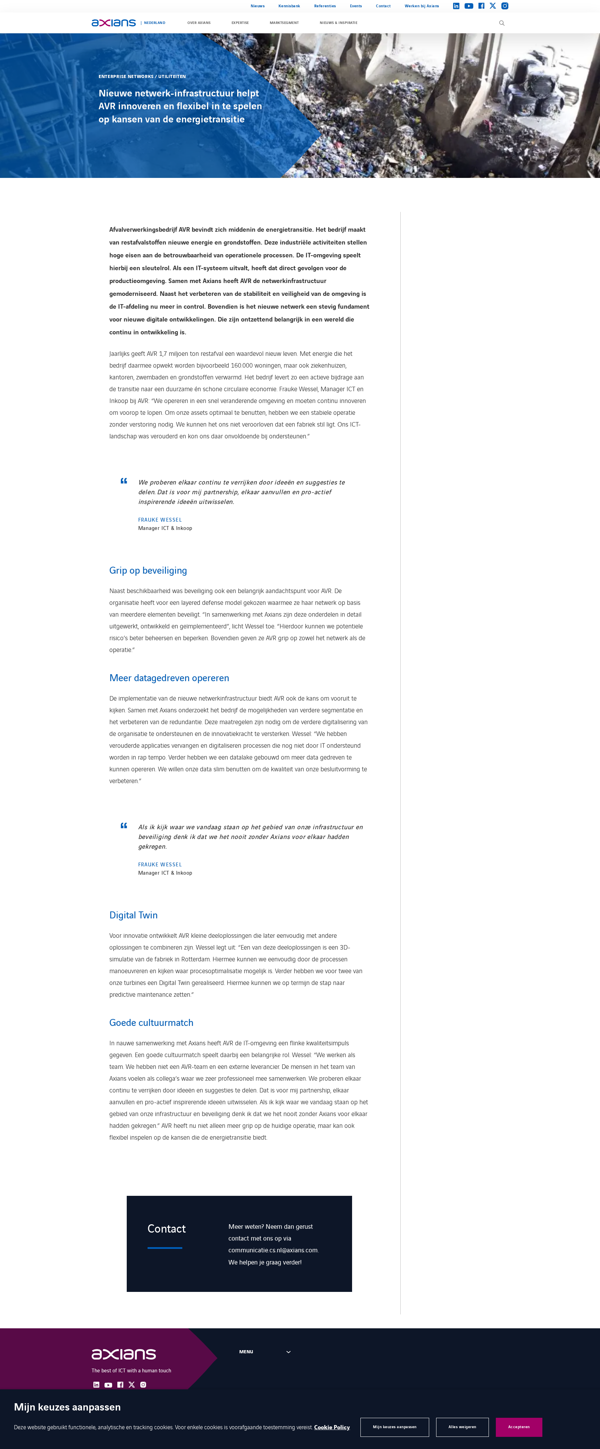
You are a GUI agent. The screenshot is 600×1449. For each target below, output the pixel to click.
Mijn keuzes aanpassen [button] (395, 1427)
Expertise (240, 22)
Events (356, 6)
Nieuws (258, 6)
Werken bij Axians (422, 6)
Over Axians (199, 22)
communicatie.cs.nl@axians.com (273, 1249)
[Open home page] (114, 22)
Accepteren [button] (519, 1427)
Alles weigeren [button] (462, 1427)
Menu (246, 1352)
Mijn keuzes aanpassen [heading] (67, 1407)
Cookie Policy (332, 1427)
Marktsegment (284, 22)
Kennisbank (289, 6)
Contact (383, 6)
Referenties (325, 6)
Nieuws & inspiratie (338, 22)
